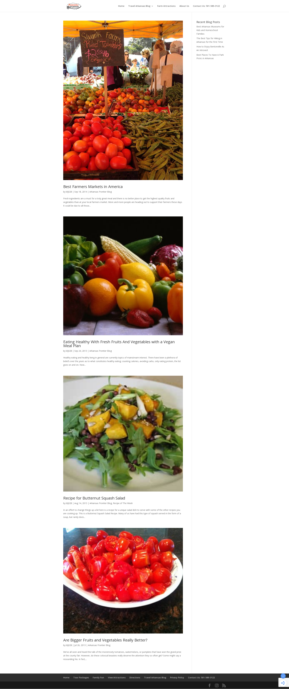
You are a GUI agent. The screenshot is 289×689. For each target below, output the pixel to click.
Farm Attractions (166, 6)
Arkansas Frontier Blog (100, 191)
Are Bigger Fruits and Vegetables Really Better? (105, 640)
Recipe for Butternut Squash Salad (94, 498)
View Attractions (117, 677)
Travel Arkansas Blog (139, 6)
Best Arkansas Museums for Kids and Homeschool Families (210, 30)
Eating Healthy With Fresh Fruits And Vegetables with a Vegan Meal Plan (119, 343)
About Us (184, 6)
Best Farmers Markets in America (93, 186)
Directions (134, 677)
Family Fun (98, 677)
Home (121, 6)
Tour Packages (81, 677)
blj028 (69, 191)
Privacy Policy (177, 677)
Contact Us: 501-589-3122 (206, 6)
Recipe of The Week (123, 503)
